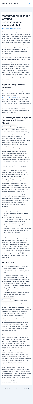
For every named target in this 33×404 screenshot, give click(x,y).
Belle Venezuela (10, 3)
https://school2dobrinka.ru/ (10, 97)
